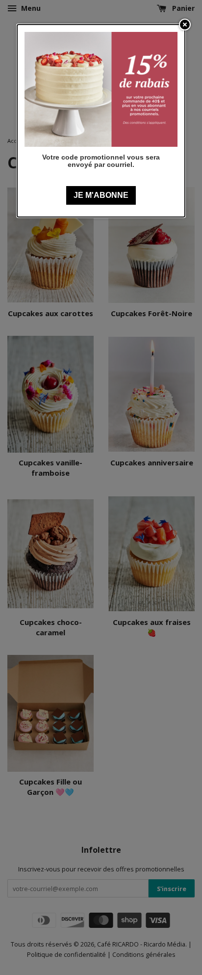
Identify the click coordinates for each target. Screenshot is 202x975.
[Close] (185, 24)
